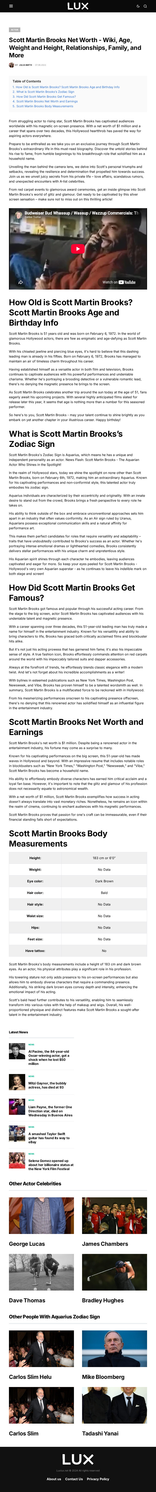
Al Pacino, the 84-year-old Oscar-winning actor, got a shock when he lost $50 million (48, 1057)
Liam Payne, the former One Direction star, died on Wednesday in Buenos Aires (50, 1111)
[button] (11, 6)
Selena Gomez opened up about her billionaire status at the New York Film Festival (51, 1165)
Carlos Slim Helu (30, 1377)
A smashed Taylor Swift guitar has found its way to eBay (49, 1138)
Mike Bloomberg (103, 1377)
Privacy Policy (98, 1479)
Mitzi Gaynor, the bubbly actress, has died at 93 (47, 1085)
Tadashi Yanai (100, 1433)
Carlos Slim (23, 1433)
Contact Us (74, 1479)
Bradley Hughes (103, 1300)
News (31, 1044)
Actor (14, 29)
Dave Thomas (27, 1300)
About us (54, 1479)
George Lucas (27, 1243)
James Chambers (105, 1243)
